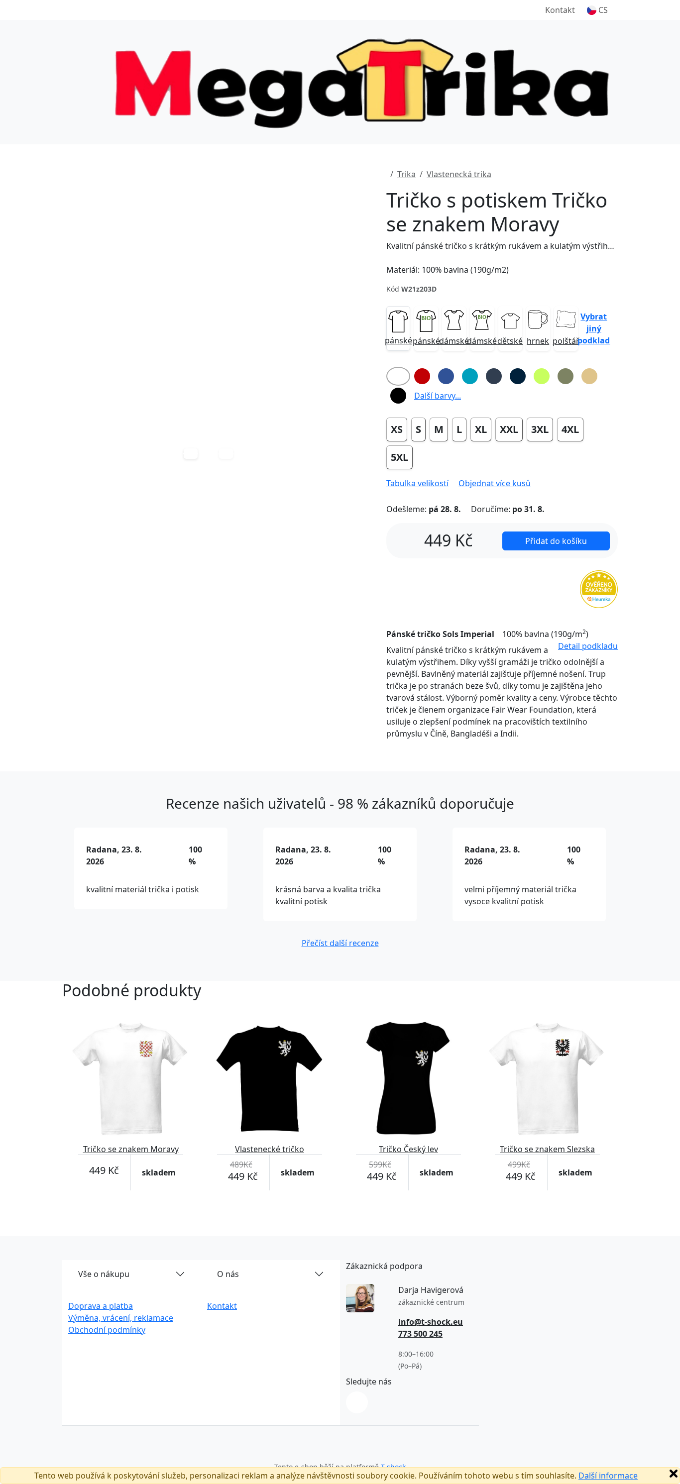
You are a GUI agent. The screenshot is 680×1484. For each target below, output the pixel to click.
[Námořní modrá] (518, 376)
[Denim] (494, 376)
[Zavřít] (674, 1474)
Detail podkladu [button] (588, 645)
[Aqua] (470, 376)
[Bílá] (398, 376)
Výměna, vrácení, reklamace (120, 1317)
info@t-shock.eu (430, 1321)
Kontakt (560, 9)
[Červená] (422, 376)
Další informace (608, 1475)
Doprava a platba (100, 1305)
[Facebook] (357, 1402)
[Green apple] (542, 376)
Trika (406, 174)
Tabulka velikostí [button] (417, 483)
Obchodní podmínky (106, 1329)
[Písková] (589, 376)
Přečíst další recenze (340, 943)
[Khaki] (565, 376)
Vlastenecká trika (459, 174)
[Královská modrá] (446, 376)
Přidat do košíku (556, 540)
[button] (597, 10)
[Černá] (398, 395)
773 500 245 (420, 1333)
